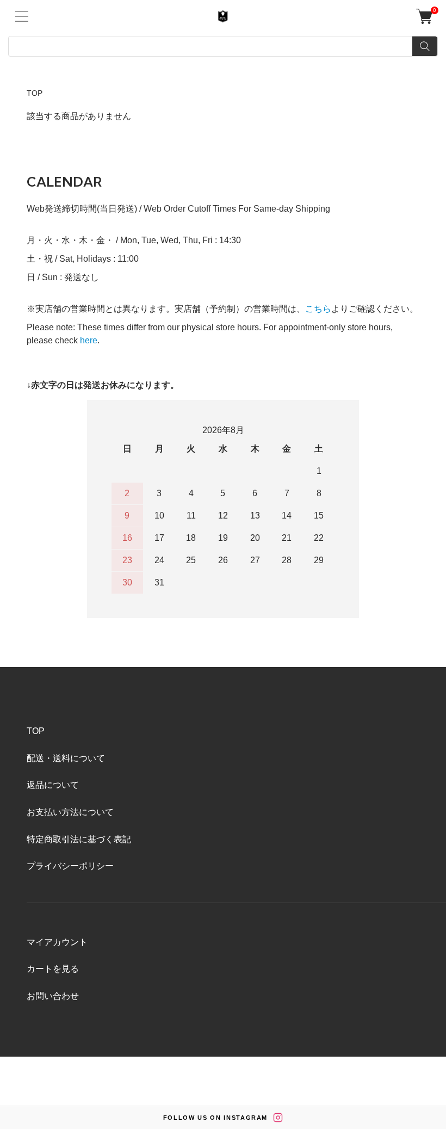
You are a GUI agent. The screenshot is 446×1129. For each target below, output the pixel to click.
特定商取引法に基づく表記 (79, 839)
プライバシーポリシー (70, 866)
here (88, 340)
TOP (34, 93)
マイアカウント (57, 942)
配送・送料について (66, 758)
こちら (318, 308)
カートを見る (53, 968)
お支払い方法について (70, 812)
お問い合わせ (53, 996)
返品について (53, 784)
